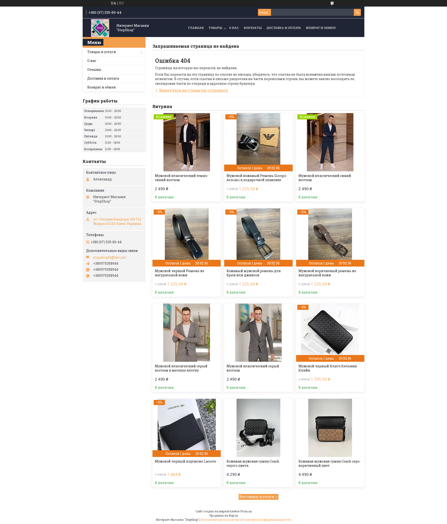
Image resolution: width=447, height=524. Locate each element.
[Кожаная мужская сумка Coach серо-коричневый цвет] (330, 428)
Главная (196, 28)
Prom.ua (246, 511)
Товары (215, 28)
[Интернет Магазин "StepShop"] (100, 28)
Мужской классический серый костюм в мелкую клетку (181, 368)
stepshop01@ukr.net (109, 257)
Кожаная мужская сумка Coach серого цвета (253, 463)
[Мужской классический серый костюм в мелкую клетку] (186, 333)
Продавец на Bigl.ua (223, 515)
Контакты (253, 28)
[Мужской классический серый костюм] (258, 333)
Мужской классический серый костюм (253, 368)
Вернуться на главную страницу (193, 90)
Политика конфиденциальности (266, 519)
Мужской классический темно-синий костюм (181, 178)
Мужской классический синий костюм (324, 178)
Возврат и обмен (321, 28)
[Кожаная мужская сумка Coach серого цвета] (258, 428)
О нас (234, 28)
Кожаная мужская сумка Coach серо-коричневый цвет (329, 463)
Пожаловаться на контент (220, 519)
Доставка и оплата (284, 28)
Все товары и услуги (256, 496)
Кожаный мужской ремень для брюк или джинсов (254, 273)
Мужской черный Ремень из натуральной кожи (179, 273)
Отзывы (94, 69)
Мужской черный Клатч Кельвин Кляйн (327, 368)
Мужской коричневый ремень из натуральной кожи (327, 273)
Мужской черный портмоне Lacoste (185, 461)
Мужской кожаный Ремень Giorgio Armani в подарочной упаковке (256, 178)
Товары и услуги (101, 52)
